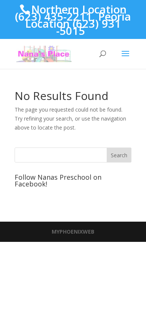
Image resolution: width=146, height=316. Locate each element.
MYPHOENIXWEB (73, 231)
